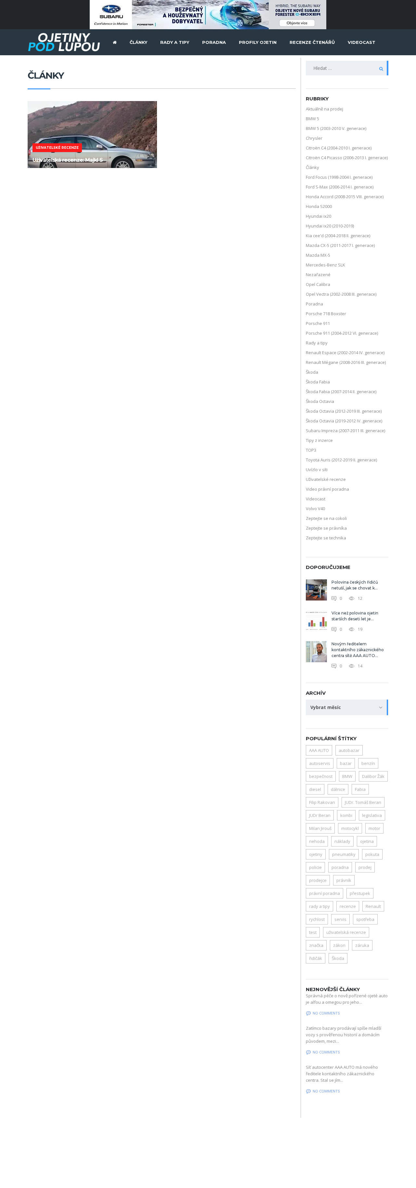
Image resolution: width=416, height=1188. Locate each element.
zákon (339, 945)
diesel (315, 789)
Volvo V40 (315, 508)
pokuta (372, 854)
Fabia (360, 789)
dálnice (338, 789)
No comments (326, 1013)
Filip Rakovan (322, 802)
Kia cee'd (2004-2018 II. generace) (338, 236)
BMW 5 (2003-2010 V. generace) (336, 128)
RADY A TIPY (174, 42)
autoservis (319, 763)
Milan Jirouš (320, 828)
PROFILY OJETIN (258, 42)
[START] (114, 42)
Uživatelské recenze (326, 479)
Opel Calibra (318, 284)
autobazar (349, 750)
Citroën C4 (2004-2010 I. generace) (338, 148)
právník (343, 880)
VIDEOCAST (361, 42)
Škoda (312, 372)
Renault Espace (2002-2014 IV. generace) (345, 352)
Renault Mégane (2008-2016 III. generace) (346, 362)
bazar (346, 763)
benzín (368, 763)
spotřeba (365, 919)
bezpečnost (320, 776)
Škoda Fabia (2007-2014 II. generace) (341, 391)
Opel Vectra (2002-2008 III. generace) (341, 294)
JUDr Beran (320, 815)
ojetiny (315, 854)
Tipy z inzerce (319, 440)
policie (315, 867)
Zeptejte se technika (326, 538)
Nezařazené (318, 275)
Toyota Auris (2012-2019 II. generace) (341, 460)
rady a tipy (319, 906)
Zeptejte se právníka (326, 528)
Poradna (314, 304)
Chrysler (314, 138)
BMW (347, 776)
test (313, 932)
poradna (340, 867)
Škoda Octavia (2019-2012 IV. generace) (344, 421)
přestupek (360, 893)
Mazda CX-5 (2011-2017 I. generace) (340, 245)
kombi (346, 815)
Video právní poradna (327, 489)
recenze (348, 906)
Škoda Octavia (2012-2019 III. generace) (344, 411)
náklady (342, 841)
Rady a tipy (317, 343)
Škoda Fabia (318, 382)
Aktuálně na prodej (324, 109)
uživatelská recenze (346, 932)
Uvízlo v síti (317, 469)
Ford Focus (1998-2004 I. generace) (339, 177)
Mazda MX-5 (318, 255)
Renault (373, 906)
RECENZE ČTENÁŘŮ (312, 42)
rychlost (317, 919)
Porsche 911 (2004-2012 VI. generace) (342, 333)
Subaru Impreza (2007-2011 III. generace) (345, 430)
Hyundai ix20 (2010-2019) (330, 226)
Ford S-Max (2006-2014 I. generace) (339, 187)
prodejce (318, 880)
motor (374, 828)
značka (316, 945)
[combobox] (347, 707)
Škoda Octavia (320, 401)
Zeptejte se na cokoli (326, 518)
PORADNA (214, 42)
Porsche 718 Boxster (326, 313)
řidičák (315, 958)
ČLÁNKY (138, 42)
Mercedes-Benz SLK (325, 265)
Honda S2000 (319, 206)
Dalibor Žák (373, 776)
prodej (364, 867)
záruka (362, 945)
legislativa (372, 815)
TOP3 (311, 450)
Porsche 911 (318, 323)
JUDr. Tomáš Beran (363, 802)
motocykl (350, 828)
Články (312, 167)
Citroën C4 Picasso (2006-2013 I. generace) (347, 158)
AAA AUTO (319, 750)
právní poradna (324, 893)
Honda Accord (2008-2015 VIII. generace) (345, 197)
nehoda (317, 841)
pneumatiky (344, 854)
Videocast (315, 499)
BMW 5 (312, 119)
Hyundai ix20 (318, 216)
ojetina (367, 841)
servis (340, 919)
